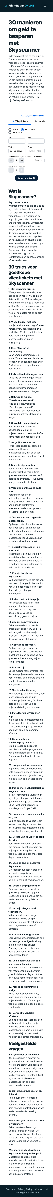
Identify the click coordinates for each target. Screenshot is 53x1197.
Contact (39, 1189)
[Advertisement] (26, 109)
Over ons (10, 1189)
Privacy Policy (25, 1189)
